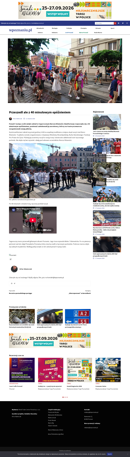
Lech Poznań (69, 32)
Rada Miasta (98, 32)
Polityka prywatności (65, 450)
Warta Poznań (83, 32)
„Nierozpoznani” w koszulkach (80, 292)
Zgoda (110, 454)
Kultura (40, 32)
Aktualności (40, 28)
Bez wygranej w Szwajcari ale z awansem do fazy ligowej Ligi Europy (107, 156)
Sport (112, 28)
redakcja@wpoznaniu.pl (91, 412)
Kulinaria (54, 32)
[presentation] (10, 378)
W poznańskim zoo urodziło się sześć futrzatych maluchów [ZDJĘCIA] (105, 181)
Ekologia (54, 28)
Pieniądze (84, 28)
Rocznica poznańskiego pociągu (20, 292)
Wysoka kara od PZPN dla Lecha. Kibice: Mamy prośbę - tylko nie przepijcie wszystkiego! (106, 230)
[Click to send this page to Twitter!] (14, 283)
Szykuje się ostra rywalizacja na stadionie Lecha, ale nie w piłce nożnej (106, 205)
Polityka (69, 28)
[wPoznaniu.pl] (20, 30)
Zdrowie (98, 28)
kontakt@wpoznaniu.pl (38, 23)
